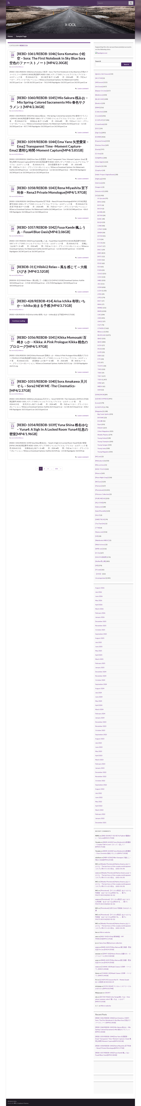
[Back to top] (136, 1101)
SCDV (99, 345)
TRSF (99, 373)
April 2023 (98, 755)
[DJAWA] (98, 137)
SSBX (99, 356)
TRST (99, 376)
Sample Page (21, 36)
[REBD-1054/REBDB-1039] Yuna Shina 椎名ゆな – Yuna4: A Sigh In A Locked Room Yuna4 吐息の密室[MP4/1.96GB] (48, 429)
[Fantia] (97, 149)
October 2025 (100, 630)
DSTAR (100, 236)
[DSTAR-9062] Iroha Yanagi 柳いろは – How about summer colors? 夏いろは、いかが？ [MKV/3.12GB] (112, 999)
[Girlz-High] (99, 162)
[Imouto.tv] (99, 191)
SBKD (99, 338)
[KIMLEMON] (100, 394)
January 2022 (99, 818)
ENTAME (100, 418)
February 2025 (100, 663)
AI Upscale (101, 198)
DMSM (99, 232)
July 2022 (98, 793)
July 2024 (98, 693)
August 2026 (99, 588)
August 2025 (99, 638)
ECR (98, 239)
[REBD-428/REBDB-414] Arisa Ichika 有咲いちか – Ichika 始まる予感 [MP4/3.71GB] (51, 303)
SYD (98, 362)
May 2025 (98, 651)
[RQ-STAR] (99, 503)
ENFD (99, 253)
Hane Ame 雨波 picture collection (110, 943)
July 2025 (98, 642)
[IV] (17, 67)
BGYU (99, 205)
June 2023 (98, 747)
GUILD (99, 273)
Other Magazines (103, 431)
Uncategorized (100, 578)
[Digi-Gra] (98, 133)
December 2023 (100, 722)
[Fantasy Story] (100, 145)
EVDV (99, 260)
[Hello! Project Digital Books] (105, 174)
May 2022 (98, 802)
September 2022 (101, 785)
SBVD (99, 342)
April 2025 (98, 655)
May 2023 (98, 751)
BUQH (99, 222)
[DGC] (97, 128)
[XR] (96, 565)
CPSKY (100, 229)
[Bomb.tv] (98, 103)
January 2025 (99, 667)
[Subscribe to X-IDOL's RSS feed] (9, 2)
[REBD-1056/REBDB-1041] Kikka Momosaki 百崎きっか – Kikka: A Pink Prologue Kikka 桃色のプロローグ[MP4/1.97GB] (48, 341)
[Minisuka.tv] (99, 461)
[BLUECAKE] (99, 99)
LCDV (99, 291)
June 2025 (98, 646)
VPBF (99, 383)
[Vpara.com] (99, 532)
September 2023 (101, 734)
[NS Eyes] (98, 482)
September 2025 (101, 634)
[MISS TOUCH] (100, 469)
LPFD (99, 297)
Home (10, 36)
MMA (99, 304)
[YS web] (98, 570)
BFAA (99, 202)
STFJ (99, 359)
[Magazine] (99, 411)
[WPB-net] (99, 549)
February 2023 (100, 764)
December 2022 (100, 772)
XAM (99, 390)
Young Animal (102, 438)
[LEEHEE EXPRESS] (101, 399)
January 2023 (99, 768)
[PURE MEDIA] (100, 498)
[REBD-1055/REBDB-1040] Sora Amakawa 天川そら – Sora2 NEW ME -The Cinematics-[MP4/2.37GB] (48, 385)
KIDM (99, 287)
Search (98, 61)
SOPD (99, 352)
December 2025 (100, 621)
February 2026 (100, 613)
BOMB (99, 212)
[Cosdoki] (98, 116)
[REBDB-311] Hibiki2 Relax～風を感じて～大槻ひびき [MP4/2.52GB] (52, 269)
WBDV (99, 386)
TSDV (99, 379)
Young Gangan (102, 445)
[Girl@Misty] (99, 158)
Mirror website (105, 932)
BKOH (99, 209)
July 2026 (98, 592)
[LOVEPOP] (99, 407)
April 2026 (98, 605)
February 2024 (100, 714)
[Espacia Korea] (100, 141)
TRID (99, 369)
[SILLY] (97, 515)
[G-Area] (98, 154)
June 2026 (98, 596)
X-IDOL (70, 24)
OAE (99, 315)
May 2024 (98, 701)
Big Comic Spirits (103, 414)
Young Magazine (103, 452)
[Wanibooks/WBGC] (102, 540)
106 (56, 469)
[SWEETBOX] (100, 519)
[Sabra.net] (99, 507)
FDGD (99, 263)
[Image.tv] (98, 187)
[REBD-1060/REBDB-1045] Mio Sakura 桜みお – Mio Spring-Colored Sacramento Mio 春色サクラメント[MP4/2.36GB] (48, 102)
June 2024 (98, 697)
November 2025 (100, 626)
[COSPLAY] (99, 120)
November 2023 (100, 726)
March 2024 (99, 709)
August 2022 (99, 789)
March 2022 (99, 810)
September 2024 (101, 684)
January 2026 (99, 617)
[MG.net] (98, 456)
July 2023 (98, 743)
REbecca (20, 67)
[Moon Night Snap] (101, 477)
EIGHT (99, 246)
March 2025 (99, 659)
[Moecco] (98, 473)
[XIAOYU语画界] (101, 557)
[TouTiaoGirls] (100, 523)
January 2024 (99, 718)
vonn (12, 67)
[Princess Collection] (102, 494)
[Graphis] (98, 166)
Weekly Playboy (102, 435)
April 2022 (98, 806)
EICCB (99, 243)
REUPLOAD (101, 335)
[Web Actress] (100, 544)
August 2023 (99, 739)
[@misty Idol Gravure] (102, 74)
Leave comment (83, 88)
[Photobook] (99, 490)
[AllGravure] (99, 82)
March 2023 (99, 760)
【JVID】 (98, 574)
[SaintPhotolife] (100, 511)
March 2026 (99, 609)
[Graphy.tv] (99, 170)
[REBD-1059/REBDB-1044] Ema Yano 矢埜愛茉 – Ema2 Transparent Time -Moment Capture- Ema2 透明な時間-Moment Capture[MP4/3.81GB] (48, 146)
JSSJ (99, 284)
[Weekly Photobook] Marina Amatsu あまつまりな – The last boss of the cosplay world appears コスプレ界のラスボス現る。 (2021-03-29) (113, 866)
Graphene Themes (23, 1103)
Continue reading (18, 321)
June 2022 (98, 797)
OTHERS (100, 328)
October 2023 (100, 730)
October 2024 (100, 680)
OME (99, 318)
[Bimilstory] (99, 95)
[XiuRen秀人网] (100, 561)
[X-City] (98, 553)
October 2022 (100, 781)
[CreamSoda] (99, 124)
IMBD (99, 280)
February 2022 (100, 814)
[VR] (96, 536)
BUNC (99, 219)
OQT (99, 325)
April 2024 (98, 705)
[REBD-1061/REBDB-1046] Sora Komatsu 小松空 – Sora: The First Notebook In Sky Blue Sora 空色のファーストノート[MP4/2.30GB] (47, 58)
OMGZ (99, 321)
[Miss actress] (100, 465)
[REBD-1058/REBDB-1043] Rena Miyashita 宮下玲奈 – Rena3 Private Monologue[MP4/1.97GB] (52, 190)
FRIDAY (100, 428)
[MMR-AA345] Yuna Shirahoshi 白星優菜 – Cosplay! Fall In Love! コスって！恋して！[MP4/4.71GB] (113, 844)
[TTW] (97, 528)
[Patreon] (98, 486)
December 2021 (100, 822)
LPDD (99, 294)
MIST (99, 301)
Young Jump (101, 448)
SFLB (99, 349)
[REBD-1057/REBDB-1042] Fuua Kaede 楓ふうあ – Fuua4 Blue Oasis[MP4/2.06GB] (51, 229)
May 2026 (98, 600)
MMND (99, 308)
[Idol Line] (98, 183)
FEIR (99, 267)
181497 (107, 993)
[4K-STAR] (99, 78)
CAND (99, 226)
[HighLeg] (98, 179)
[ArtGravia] (99, 86)
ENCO (99, 250)
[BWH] (97, 107)
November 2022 (100, 776)
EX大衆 (99, 421)
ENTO (99, 256)
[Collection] (99, 112)
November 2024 (100, 676)
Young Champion (103, 441)
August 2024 (99, 688)
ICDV (99, 277)
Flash (99, 424)
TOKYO (100, 366)
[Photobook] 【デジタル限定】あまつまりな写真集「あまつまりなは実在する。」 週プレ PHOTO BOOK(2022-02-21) (113, 893)
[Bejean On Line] (101, 91)
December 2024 (100, 672)
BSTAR (99, 215)
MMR (99, 311)
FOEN (99, 270)
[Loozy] (97, 403)
